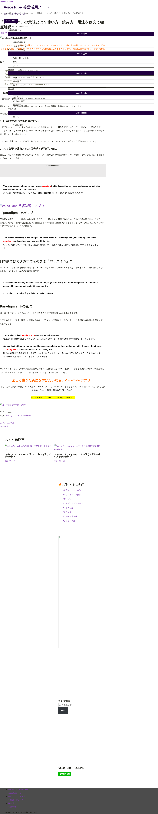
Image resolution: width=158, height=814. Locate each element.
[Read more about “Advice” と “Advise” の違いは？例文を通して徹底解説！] (28, 449)
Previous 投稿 (7, 423)
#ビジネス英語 (69, 521)
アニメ (16, 66)
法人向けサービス (20, 46)
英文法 (16, 117)
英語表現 (17, 105)
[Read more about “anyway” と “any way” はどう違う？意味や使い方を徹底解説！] (77, 449)
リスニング (18, 121)
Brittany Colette (12, 416)
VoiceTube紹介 (19, 42)
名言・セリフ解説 (20, 58)
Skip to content (6, 2)
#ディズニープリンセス (73, 503)
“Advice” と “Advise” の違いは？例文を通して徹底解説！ (28, 455)
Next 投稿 (5, 426)
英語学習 (12, 109)
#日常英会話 (68, 508)
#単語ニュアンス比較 (72, 495)
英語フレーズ (19, 85)
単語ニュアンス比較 (21, 77)
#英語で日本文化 (70, 516)
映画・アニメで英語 (16, 50)
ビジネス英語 (19, 101)
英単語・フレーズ (16, 69)
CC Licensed (25, 416)
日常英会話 (18, 97)
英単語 (16, 81)
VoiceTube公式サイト (22, 38)
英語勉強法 (18, 125)
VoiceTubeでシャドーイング (20, 26)
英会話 (11, 89)
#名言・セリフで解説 (72, 490)
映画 (15, 62)
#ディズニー (68, 499)
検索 (63, 711)
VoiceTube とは (14, 30)
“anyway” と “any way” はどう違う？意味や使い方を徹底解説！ (77, 455)
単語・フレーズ (10, 461)
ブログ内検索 (64, 701)
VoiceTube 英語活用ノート (26, 7)
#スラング (67, 512)
